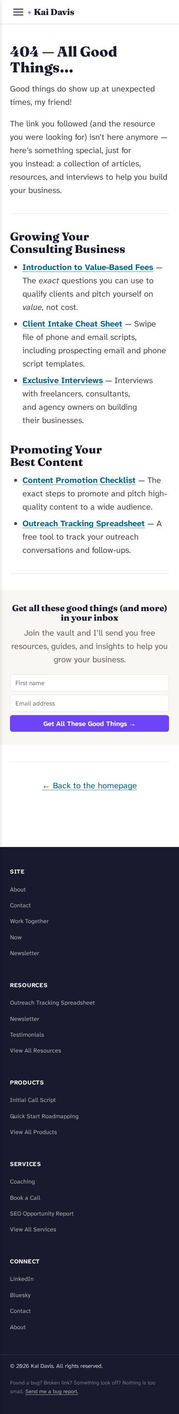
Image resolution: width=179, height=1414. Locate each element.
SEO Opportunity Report (42, 1214)
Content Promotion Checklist (79, 480)
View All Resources (35, 1051)
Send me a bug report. (51, 1391)
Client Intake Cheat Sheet (72, 323)
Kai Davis (51, 12)
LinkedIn (22, 1279)
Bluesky (20, 1295)
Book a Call (25, 1198)
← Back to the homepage (89, 785)
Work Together (29, 921)
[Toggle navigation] (18, 12)
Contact (20, 905)
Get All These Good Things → (89, 723)
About (18, 890)
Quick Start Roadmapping (44, 1116)
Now (16, 937)
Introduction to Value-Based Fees (87, 267)
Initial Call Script (33, 1100)
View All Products (33, 1132)
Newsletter (24, 953)
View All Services (33, 1229)
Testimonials (27, 1035)
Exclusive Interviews (62, 380)
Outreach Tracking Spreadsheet (83, 523)
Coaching (22, 1182)
